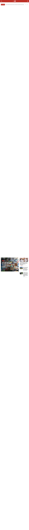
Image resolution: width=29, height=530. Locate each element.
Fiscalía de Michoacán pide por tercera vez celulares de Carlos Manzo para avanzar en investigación (16, 4)
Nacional (22, 260)
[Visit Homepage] (14, 1)
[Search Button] (27, 1)
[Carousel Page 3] (17, 265)
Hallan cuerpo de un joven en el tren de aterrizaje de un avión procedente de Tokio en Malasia (25, 268)
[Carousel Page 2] (17, 264)
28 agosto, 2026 (25, 265)
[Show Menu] (1, 1)
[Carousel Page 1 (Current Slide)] (17, 263)
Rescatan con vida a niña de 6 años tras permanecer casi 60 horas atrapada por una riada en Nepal (7, 265)
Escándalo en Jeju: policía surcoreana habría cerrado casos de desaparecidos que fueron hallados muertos (25, 274)
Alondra (22, 265)
